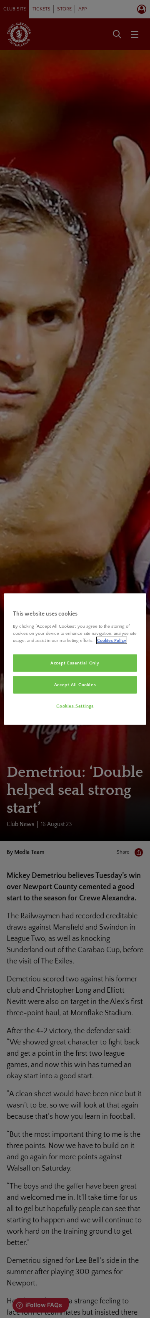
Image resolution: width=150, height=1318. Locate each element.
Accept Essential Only (75, 663)
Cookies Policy (111, 640)
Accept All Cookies (75, 684)
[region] (75, 659)
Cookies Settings (74, 705)
